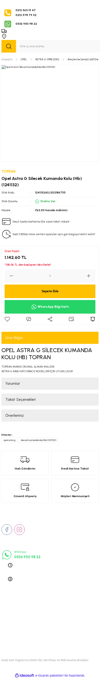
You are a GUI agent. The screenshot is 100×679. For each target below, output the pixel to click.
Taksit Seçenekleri (20, 399)
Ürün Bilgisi (14, 338)
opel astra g (9, 440)
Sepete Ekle (50, 291)
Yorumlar (12, 383)
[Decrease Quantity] (9, 276)
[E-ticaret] (49, 675)
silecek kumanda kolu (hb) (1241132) (38, 440)
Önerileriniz (14, 415)
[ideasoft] (24, 675)
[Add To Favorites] (7, 319)
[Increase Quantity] (91, 276)
